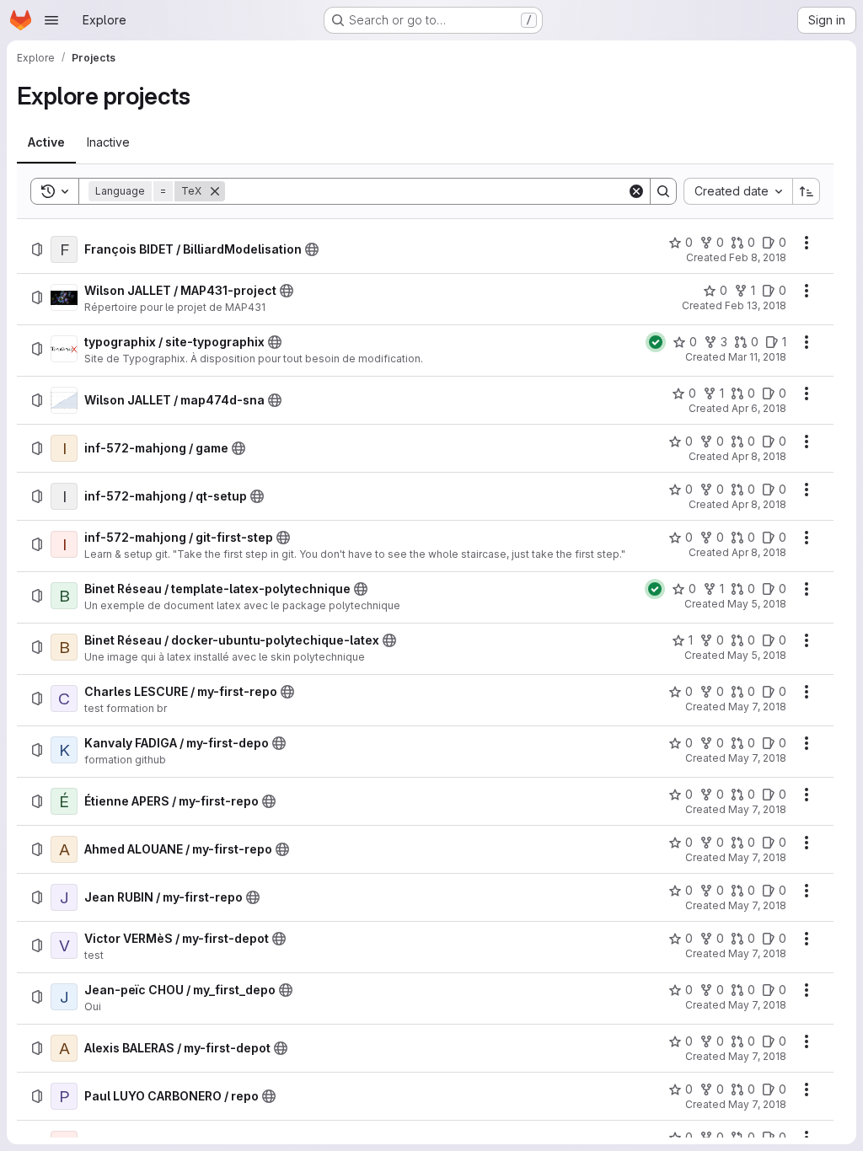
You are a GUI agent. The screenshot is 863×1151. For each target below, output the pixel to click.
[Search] (663, 191)
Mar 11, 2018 (757, 357)
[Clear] (636, 191)
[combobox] (737, 191)
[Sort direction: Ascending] (806, 191)
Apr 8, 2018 (759, 456)
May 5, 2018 (756, 603)
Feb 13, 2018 (755, 305)
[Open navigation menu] (51, 20)
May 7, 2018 (757, 706)
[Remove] (215, 191)
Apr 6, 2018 (759, 408)
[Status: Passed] (656, 342)
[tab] (46, 142)
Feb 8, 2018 (757, 257)
